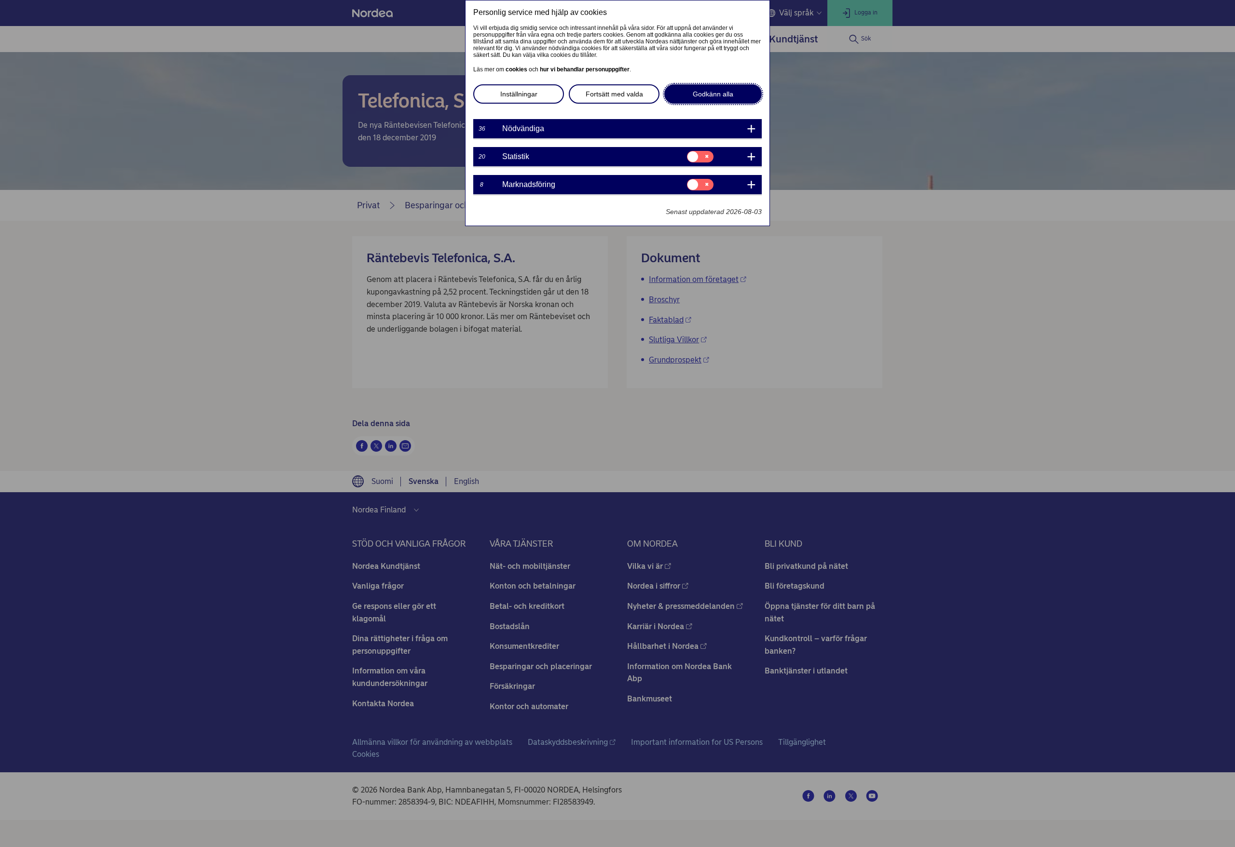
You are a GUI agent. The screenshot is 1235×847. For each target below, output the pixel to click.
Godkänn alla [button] (713, 94)
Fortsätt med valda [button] (614, 94)
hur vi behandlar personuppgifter (585, 69)
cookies (516, 69)
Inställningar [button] (518, 94)
